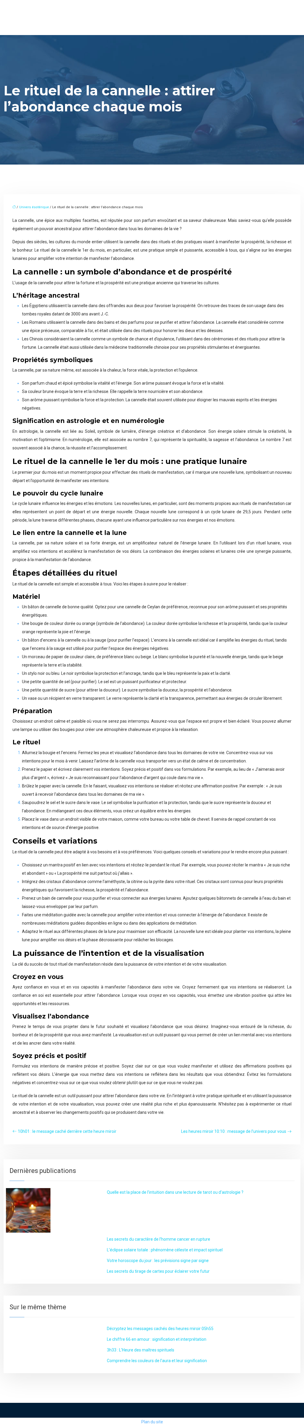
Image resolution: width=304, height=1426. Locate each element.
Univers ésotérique (34, 207)
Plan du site (152, 1421)
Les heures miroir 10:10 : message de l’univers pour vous (233, 1131)
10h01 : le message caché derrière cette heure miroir (67, 1131)
